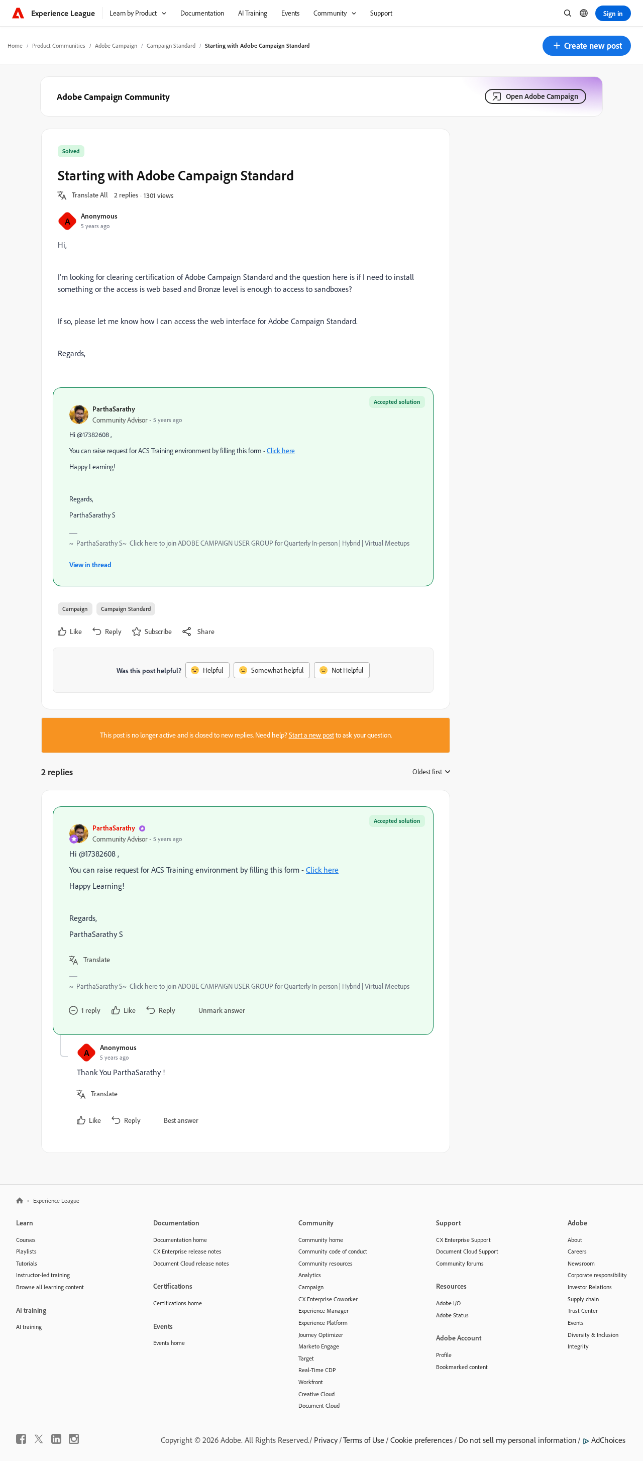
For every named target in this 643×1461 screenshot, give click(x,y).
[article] (243, 920)
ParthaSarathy (113, 408)
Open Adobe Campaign (542, 96)
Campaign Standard (171, 45)
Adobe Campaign (116, 45)
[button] (587, 46)
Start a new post (311, 735)
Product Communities (58, 45)
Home (15, 45)
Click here (281, 450)
